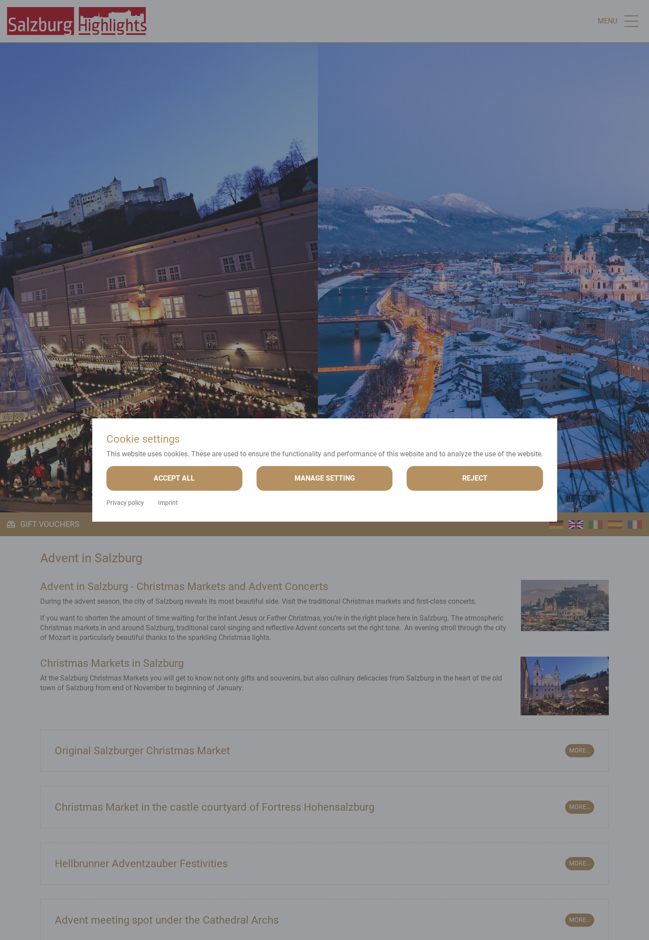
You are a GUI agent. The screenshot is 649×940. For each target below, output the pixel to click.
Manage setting (324, 478)
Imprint (168, 502)
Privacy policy (125, 502)
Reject (474, 478)
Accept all (174, 478)
